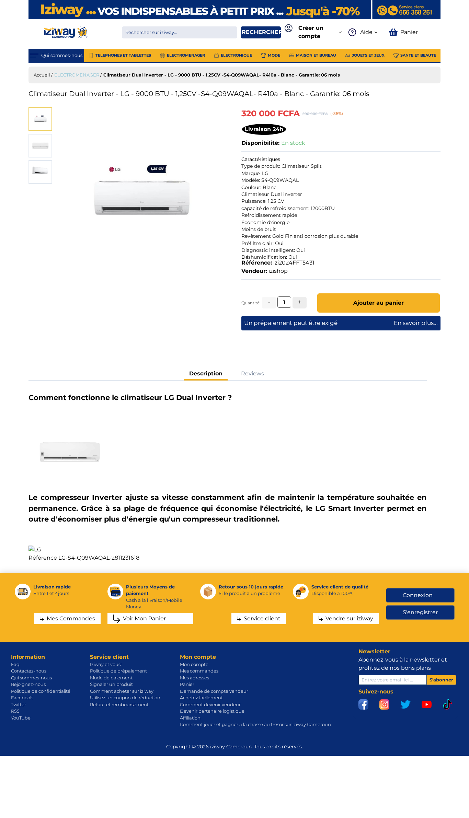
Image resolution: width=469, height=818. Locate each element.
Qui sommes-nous (31, 677)
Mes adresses (194, 677)
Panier (187, 684)
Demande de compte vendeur (214, 691)
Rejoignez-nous (28, 684)
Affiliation (190, 718)
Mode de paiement (111, 677)
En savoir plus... (416, 322)
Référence (42, 557)
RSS (15, 711)
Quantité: (251, 302)
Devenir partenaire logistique (212, 711)
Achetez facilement (201, 697)
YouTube (21, 718)
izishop (278, 271)
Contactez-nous (28, 671)
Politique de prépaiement (118, 671)
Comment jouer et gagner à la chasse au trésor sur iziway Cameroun (255, 724)
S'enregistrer (420, 612)
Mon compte (194, 664)
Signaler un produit (111, 684)
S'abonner (441, 679)
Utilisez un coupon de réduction (125, 697)
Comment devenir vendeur (210, 704)
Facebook (22, 697)
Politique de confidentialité (40, 691)
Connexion (418, 595)
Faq (15, 664)
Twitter (18, 704)
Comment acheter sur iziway (121, 691)
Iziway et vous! (106, 664)
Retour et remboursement (119, 704)
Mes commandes (199, 671)
